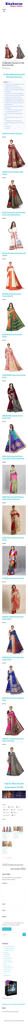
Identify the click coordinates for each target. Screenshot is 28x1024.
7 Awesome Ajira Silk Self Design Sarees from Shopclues (7, 834)
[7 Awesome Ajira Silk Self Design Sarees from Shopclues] (7, 829)
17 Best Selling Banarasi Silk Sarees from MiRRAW (7, 848)
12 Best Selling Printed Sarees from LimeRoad (17, 833)
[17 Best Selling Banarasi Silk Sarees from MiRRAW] (7, 843)
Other (5, 964)
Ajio (3, 857)
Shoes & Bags (7, 966)
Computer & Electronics (9, 948)
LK (10, 68)
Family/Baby (7, 954)
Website (4, 916)
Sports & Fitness (8, 969)
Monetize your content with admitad (13, 1004)
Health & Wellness (8, 958)
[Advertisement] (14, 28)
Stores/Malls (7, 971)
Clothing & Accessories (15, 61)
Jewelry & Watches (8, 962)
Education (6, 952)
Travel (5, 973)
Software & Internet (8, 968)
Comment (4, 883)
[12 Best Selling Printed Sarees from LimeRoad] (18, 829)
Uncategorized (7, 975)
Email (4, 910)
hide (9, 82)
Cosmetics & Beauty (8, 950)
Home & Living (7, 960)
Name (4, 904)
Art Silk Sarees (9, 857)
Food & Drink (7, 956)
